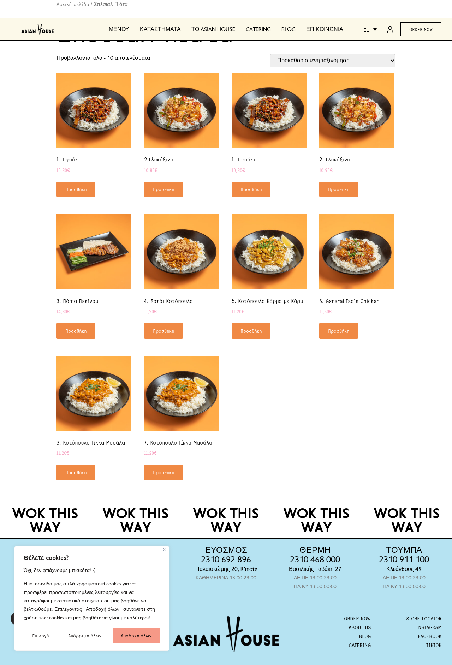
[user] (392, 29)
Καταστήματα (160, 29)
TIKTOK (433, 645)
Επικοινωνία (324, 29)
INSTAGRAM (428, 627)
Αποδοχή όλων (136, 635)
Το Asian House (213, 29)
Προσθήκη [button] (76, 189)
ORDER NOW (357, 618)
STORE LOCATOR (423, 618)
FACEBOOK (429, 636)
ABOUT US (360, 627)
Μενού (119, 29)
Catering (258, 29)
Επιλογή (40, 635)
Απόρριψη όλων (84, 635)
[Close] (164, 549)
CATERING (360, 645)
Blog (288, 29)
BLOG (365, 636)
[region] (92, 598)
